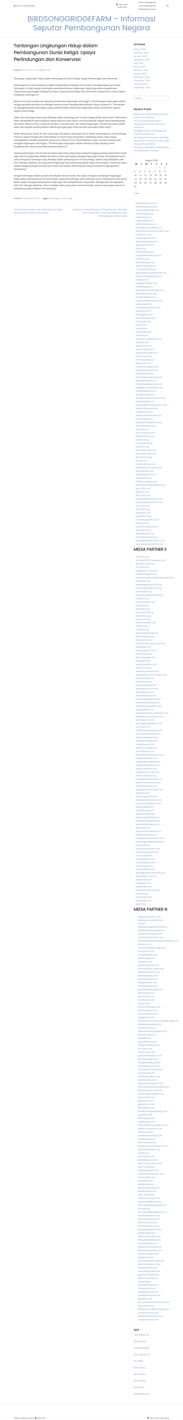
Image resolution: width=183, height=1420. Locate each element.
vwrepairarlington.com (149, 916)
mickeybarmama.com (146, 834)
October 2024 (140, 84)
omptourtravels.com (148, 1278)
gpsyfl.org (141, 903)
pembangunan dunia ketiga (60, 198)
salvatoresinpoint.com (147, 408)
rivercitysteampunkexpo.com (152, 1205)
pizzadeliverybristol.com (148, 702)
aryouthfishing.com (147, 1041)
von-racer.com (143, 726)
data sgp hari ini (142, 1354)
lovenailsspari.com (145, 744)
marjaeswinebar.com (146, 685)
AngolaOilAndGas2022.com (149, 498)
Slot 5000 (138, 1361)
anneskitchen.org (146, 1027)
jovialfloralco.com (144, 411)
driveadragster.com (147, 954)
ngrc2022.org (142, 446)
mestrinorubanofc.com (149, 1264)
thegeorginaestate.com (147, 817)
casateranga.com (146, 1121)
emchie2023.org (144, 591)
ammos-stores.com (147, 1222)
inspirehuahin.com (145, 373)
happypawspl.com (145, 709)
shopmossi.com (145, 1132)
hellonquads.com (144, 653)
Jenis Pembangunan (147, 6)
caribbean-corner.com (149, 1198)
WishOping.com (143, 311)
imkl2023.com (142, 523)
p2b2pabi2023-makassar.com (150, 560)
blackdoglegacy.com (148, 975)
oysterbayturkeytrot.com (150, 1083)
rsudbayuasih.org (146, 1288)
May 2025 (138, 63)
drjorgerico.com (144, 345)
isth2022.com (142, 556)
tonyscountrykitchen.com (148, 803)
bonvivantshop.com (145, 317)
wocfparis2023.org (145, 563)
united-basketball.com (149, 1045)
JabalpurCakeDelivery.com (149, 276)
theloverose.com (146, 992)
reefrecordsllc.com (147, 1034)
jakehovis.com (143, 792)
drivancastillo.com (147, 1177)
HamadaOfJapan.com (146, 293)
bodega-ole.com (146, 1257)
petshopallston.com (148, 1010)
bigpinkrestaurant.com (147, 370)
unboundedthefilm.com (147, 210)
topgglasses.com (146, 1017)
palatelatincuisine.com (149, 972)
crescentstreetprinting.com (151, 947)
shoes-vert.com (143, 667)
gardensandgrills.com (148, 1187)
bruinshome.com (146, 1072)
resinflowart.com (146, 999)
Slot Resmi (139, 1387)
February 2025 (141, 70)
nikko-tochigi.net (146, 1194)
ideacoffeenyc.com (145, 692)
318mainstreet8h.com (146, 740)
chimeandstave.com (147, 985)
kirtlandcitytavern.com (149, 1215)
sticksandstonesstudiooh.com (152, 1125)
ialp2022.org (142, 605)
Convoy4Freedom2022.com (149, 502)
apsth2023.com (143, 530)
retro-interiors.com (145, 432)
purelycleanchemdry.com (148, 307)
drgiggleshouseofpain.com (149, 387)
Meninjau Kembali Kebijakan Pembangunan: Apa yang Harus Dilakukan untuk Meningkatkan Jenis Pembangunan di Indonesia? (100, 212)
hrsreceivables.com (145, 359)
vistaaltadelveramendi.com (151, 930)
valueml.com (142, 335)
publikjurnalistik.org (148, 1291)
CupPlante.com (143, 321)
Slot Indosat (140, 1341)
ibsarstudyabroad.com (147, 632)
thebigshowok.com (147, 982)
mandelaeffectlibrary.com (148, 255)
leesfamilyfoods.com (146, 450)
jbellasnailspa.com (145, 806)
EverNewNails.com (145, 401)
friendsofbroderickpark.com (150, 754)
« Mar (136, 193)
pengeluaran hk (142, 1393)
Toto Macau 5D (141, 1334)
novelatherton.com (147, 1267)
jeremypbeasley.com (146, 380)
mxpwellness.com (146, 1138)
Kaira (31, 1418)
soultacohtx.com (144, 897)
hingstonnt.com (144, 234)
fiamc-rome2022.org (146, 775)
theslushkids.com (146, 1097)
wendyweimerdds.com (147, 352)
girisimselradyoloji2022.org (149, 594)
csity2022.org (142, 629)
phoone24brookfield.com (148, 831)
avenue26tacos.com (147, 1013)
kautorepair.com (144, 681)
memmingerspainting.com (149, 377)
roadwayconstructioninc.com (150, 838)
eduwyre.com (142, 429)
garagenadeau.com (145, 394)
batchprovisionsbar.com (148, 848)
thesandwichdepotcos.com (149, 384)
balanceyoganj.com (145, 262)
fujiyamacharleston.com (148, 765)
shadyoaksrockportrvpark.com (151, 674)
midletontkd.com (146, 1184)
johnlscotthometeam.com (148, 415)
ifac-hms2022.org (144, 612)
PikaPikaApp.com (144, 286)
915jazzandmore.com (146, 786)
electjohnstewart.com (148, 1274)
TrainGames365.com (146, 269)
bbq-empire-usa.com (146, 876)
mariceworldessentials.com (149, 779)
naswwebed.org (144, 477)
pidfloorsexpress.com (146, 224)
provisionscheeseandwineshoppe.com (155, 577)
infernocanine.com (147, 1142)
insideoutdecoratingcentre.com (151, 404)
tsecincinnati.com (144, 639)
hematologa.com (146, 958)
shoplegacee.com (144, 314)
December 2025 (141, 59)
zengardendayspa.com (149, 1062)
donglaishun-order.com (147, 772)
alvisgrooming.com (145, 813)
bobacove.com (143, 827)
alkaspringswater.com (147, 737)
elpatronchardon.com (146, 768)
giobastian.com (145, 1100)
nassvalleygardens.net (149, 1271)
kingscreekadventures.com (149, 300)
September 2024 (142, 87)
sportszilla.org (143, 845)
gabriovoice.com (146, 996)
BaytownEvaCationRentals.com (151, 272)
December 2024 (141, 77)
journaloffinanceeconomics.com (153, 1302)
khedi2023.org (143, 581)
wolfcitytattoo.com (147, 1079)
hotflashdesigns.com (146, 391)
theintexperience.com (146, 206)
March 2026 (139, 49)
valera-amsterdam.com (149, 1236)
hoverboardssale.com (146, 241)
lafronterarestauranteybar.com (153, 1086)
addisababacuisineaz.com (150, 1316)
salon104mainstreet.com (148, 733)
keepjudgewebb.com (148, 1170)
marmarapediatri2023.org (149, 588)
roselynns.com (143, 258)
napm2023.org (143, 512)
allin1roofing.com (146, 1166)
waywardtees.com (144, 220)
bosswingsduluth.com (147, 796)
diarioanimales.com (145, 657)
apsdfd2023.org (143, 516)
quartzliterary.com (145, 751)
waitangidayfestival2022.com (150, 540)
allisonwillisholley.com (149, 1149)
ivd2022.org (141, 626)
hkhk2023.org (143, 509)
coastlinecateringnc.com (150, 933)
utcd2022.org (142, 598)
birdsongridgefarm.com (149, 1229)
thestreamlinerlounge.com (151, 1260)
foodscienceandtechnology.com (153, 1309)
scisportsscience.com (148, 1312)
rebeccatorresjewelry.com (148, 338)
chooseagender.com (146, 237)
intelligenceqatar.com (146, 283)
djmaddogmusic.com (148, 1159)
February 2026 (141, 52)
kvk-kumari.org (145, 1305)
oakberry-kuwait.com (146, 747)
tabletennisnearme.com (147, 890)
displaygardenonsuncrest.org (150, 872)
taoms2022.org (143, 615)
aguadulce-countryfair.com (149, 789)
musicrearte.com (144, 855)
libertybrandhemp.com (149, 1239)
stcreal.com (141, 328)
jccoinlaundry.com (145, 678)
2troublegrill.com (146, 1118)
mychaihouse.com (145, 810)
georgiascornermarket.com (149, 716)
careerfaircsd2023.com (147, 526)
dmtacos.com (144, 944)
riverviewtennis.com (146, 862)
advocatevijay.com (145, 470)
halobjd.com (142, 279)
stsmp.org (141, 248)
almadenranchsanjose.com (149, 467)
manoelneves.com (145, 251)
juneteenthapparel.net (149, 1295)
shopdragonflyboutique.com (150, 841)
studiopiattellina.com (146, 758)
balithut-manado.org (146, 481)
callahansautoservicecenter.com (152, 712)
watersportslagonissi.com (149, 422)
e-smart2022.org (144, 443)
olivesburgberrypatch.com (151, 1093)
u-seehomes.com (144, 418)
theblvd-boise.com (145, 436)
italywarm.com (145, 1298)
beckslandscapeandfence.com (152, 926)
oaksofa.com (142, 893)
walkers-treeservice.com (150, 1128)
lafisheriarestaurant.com (148, 782)
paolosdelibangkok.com (148, 824)
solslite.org (143, 1152)
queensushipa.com (145, 349)
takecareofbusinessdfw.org (149, 290)
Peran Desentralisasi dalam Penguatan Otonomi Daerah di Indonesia (149, 124)
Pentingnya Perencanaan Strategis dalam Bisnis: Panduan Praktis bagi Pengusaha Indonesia (151, 140)
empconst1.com (143, 363)
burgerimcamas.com (148, 1319)
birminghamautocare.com (149, 799)
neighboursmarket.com (149, 1246)
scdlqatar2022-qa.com (146, 570)
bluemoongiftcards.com (149, 1201)
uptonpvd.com (145, 1114)
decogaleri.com (143, 660)
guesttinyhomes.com (148, 965)
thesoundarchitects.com (150, 1163)
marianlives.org (143, 217)
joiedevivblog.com (147, 1232)
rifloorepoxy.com (146, 1107)
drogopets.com (143, 883)
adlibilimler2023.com (146, 474)
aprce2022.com (143, 488)
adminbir (47, 70)
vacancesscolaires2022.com (149, 544)
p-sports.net (144, 1003)
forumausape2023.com (147, 519)
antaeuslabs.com (144, 304)
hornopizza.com (146, 951)
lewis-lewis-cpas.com (146, 453)
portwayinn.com (146, 1156)
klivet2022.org (143, 608)
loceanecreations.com (148, 1225)
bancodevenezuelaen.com (149, 227)
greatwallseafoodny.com (150, 989)
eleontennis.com (144, 457)
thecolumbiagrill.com (146, 574)
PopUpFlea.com (143, 331)
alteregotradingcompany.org (150, 484)
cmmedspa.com (145, 1180)
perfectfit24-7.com (145, 719)
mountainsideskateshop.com (152, 1212)
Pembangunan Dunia (147, 9)
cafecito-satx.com (146, 1052)
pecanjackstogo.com (148, 1059)
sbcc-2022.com (143, 495)
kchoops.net (144, 1208)
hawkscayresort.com (146, 650)
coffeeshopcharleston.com (149, 730)
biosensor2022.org (145, 601)
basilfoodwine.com (147, 1191)
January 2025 (140, 73)
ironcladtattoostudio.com (150, 1069)
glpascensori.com (146, 1104)
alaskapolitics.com (145, 244)
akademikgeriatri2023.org (149, 584)
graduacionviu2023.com (149, 1055)
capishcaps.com (143, 900)
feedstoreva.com (144, 879)
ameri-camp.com (144, 356)
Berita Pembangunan (147, 2)
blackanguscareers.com (149, 1250)
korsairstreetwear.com (149, 1006)
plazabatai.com (143, 646)
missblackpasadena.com (150, 1024)
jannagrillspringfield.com (148, 761)
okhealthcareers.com (146, 203)
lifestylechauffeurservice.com (150, 397)
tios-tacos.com (145, 1048)
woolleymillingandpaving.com (152, 1111)
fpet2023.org (142, 439)
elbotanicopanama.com (147, 671)
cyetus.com (141, 460)
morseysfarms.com (145, 859)
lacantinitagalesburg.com (148, 699)
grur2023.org (142, 505)
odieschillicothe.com (146, 695)
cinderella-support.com (147, 366)
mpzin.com (141, 324)
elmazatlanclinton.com (147, 688)
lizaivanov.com (145, 961)
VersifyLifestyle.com (146, 297)
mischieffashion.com (146, 425)
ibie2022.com (142, 491)
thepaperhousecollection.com (152, 1145)
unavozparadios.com (146, 664)
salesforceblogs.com (146, 265)
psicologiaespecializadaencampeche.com (158, 940)
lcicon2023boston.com (147, 537)
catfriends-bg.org (144, 213)
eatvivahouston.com (148, 979)
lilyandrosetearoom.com (150, 1090)
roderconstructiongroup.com (150, 643)
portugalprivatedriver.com (149, 723)
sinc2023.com (142, 567)
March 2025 (139, 66)
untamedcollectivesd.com (150, 1135)
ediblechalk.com (144, 886)
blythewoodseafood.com (148, 820)
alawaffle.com (144, 1038)
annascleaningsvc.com (149, 1076)
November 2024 (142, 80)
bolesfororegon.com (148, 1253)
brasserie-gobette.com (147, 852)
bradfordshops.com (145, 464)
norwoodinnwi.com (147, 1243)
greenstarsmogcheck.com (149, 706)
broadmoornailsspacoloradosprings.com (158, 1020)
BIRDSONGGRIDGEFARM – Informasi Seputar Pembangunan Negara (91, 23)
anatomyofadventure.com (151, 1173)
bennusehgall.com (145, 636)
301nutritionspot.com (148, 1218)
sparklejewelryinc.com (149, 1065)
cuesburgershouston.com (151, 937)
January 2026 (140, 56)
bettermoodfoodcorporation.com (152, 231)
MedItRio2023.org (145, 533)
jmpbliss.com (142, 342)
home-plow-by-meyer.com (151, 968)
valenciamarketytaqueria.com (152, 1031)
